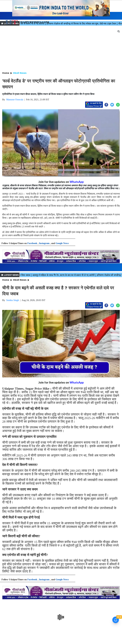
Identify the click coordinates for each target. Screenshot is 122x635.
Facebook (32, 243)
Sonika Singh (12, 300)
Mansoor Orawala (14, 99)
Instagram (44, 243)
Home (5, 72)
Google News (62, 243)
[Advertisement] (61, 49)
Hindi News (19, 72)
